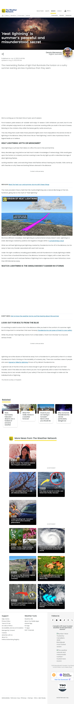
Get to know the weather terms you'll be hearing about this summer (35, 316)
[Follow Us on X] (72, 620)
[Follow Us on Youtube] (60, 620)
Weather (13, 16)
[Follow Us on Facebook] (53, 620)
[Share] (2, 54)
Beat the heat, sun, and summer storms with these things (29, 184)
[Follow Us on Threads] (68, 620)
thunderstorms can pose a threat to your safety (55, 330)
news (7, 16)
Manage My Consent (8, 630)
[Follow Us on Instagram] (57, 620)
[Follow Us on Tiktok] (64, 620)
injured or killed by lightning (18, 362)
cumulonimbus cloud (56, 241)
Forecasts (21, 16)
